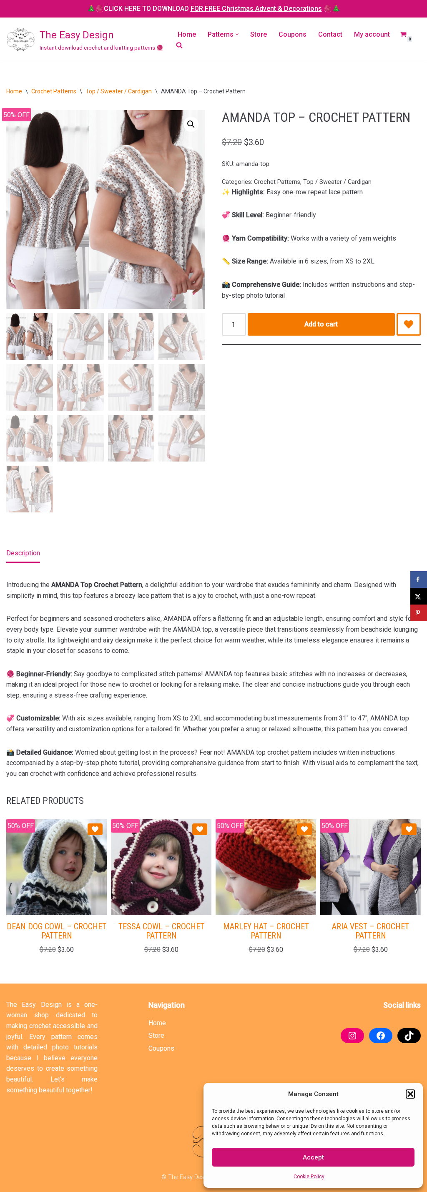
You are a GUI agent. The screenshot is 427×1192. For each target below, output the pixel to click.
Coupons (292, 34)
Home (187, 34)
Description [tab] (23, 553)
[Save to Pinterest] (418, 613)
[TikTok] (409, 1035)
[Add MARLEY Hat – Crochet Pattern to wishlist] (304, 829)
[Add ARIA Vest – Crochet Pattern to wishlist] (409, 829)
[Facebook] (380, 1035)
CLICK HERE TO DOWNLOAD (213, 9)
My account (372, 34)
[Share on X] (418, 596)
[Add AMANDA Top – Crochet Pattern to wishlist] (409, 324)
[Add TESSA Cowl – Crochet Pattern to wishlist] (199, 829)
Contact (330, 34)
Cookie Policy (309, 1176)
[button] (410, 1094)
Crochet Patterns (53, 91)
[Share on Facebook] (418, 579)
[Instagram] (352, 1035)
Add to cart (321, 324)
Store (258, 34)
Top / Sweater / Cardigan (118, 91)
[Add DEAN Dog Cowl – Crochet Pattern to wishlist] (95, 829)
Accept (313, 1157)
